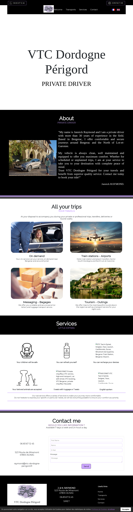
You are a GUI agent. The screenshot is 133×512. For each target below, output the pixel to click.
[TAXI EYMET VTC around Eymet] (27, 491)
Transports (102, 495)
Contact (101, 503)
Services (101, 499)
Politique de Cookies (99, 509)
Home (100, 492)
